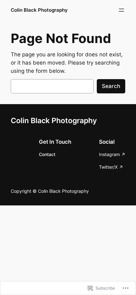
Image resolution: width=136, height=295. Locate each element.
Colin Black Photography (39, 10)
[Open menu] (121, 10)
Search (111, 86)
